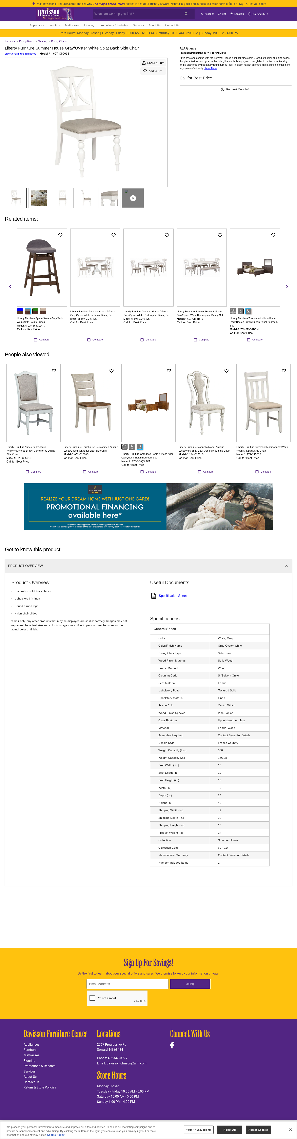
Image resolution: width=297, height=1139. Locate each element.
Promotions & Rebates (113, 25)
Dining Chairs (59, 41)
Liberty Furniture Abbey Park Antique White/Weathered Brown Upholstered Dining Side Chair (30, 451)
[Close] (290, 1129)
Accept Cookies (258, 1129)
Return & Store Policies (40, 1087)
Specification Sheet (173, 595)
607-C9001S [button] (61, 53)
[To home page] (55, 14)
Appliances (37, 25)
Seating (42, 41)
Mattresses (72, 25)
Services (138, 25)
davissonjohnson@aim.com (126, 1063)
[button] (201, 14)
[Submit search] (186, 14)
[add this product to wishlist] (60, 235)
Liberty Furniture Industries (20, 53)
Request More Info (238, 89)
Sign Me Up (190, 983)
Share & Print (155, 62)
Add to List (155, 71)
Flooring (89, 25)
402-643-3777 (117, 1058)
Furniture (54, 25)
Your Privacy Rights (198, 1129)
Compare (44, 339)
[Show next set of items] (287, 287)
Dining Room (26, 41)
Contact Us (172, 25)
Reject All (229, 1129)
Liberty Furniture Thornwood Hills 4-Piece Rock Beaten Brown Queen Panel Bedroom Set (254, 322)
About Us (154, 25)
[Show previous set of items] (10, 287)
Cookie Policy (55, 1134)
